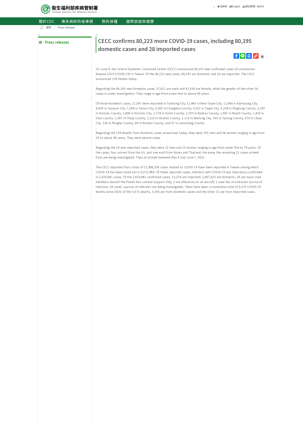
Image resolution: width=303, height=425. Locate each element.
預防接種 (110, 21)
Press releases (66, 27)
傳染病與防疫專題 (77, 21)
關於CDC (47, 21)
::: (39, 34)
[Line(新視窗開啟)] (243, 56)
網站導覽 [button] (250, 6)
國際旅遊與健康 (140, 21)
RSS (262, 6)
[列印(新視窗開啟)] (249, 56)
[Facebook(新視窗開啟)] (236, 56)
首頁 (48, 27)
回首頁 (223, 6)
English (236, 6)
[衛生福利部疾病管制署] (69, 8)
